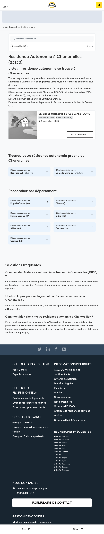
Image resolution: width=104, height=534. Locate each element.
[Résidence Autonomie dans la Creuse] (18, 27)
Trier (24, 529)
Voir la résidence (78, 134)
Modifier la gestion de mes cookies (32, 522)
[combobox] (54, 39)
